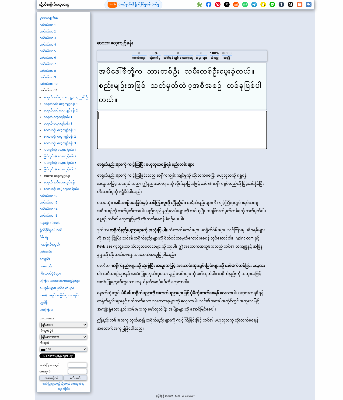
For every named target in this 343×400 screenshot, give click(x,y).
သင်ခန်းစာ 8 (48, 70)
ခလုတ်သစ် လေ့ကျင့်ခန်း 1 (61, 103)
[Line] (272, 5)
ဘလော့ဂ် (46, 266)
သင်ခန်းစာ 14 (48, 209)
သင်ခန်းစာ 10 (48, 83)
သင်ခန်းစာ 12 (48, 195)
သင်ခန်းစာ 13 (48, 202)
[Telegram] (254, 5)
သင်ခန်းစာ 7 (48, 64)
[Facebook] (208, 5)
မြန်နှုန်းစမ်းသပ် (50, 222)
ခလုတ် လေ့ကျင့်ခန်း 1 (58, 116)
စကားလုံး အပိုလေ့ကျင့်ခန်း (61, 188)
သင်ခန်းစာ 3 (48, 37)
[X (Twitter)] (227, 5)
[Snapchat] (263, 5)
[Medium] (290, 5)
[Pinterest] (217, 5)
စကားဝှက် (44, 371)
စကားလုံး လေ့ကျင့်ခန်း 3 (60, 143)
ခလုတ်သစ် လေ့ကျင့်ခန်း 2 (61, 110)
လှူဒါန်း (44, 302)
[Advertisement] (182, 23)
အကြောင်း (46, 309)
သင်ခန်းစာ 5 (48, 51)
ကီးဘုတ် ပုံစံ (46, 330)
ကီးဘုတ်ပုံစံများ (50, 273)
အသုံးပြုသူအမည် (49, 365)
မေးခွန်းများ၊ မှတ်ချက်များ (57, 287)
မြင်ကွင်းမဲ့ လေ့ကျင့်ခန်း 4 (60, 169)
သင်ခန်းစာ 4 (48, 44)
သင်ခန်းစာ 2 (48, 31)
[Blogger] (299, 5)
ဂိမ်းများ (45, 237)
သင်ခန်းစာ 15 (48, 215)
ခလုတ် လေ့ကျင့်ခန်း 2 (58, 123)
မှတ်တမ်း (46, 251)
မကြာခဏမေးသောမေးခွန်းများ (60, 280)
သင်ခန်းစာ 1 (48, 24)
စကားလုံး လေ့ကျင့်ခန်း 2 (60, 136)
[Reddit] (236, 5)
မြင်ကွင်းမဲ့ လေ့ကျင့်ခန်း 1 (60, 149)
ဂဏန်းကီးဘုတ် (50, 244)
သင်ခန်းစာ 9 (48, 77)
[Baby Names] (199, 5)
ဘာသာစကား (47, 318)
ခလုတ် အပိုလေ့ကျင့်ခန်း (59, 182)
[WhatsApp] (245, 5)
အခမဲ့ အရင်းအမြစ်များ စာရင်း (59, 295)
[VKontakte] (309, 5)
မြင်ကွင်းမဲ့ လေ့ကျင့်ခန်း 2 (60, 156)
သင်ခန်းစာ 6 (48, 57)
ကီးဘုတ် (44, 342)
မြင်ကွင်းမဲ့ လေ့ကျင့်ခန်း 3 (60, 162)
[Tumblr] (281, 5)
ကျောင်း (45, 259)
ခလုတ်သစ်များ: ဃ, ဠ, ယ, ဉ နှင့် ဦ (66, 97)
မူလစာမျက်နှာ (49, 17)
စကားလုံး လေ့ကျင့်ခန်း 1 (60, 130)
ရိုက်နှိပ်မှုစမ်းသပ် (51, 230)
